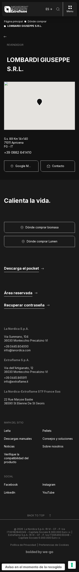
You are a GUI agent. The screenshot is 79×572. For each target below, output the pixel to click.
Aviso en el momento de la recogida (33, 567)
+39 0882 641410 (17, 152)
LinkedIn (9, 492)
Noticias (9, 446)
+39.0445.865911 (15, 377)
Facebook (11, 484)
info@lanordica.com (17, 350)
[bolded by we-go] (39, 552)
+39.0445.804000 (16, 346)
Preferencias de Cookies (54, 545)
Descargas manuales (18, 438)
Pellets (47, 430)
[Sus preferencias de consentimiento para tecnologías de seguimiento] (72, 565)
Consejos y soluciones (58, 438)
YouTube (48, 492)
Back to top (36, 515)
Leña (7, 430)
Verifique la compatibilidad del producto (16, 458)
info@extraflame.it (16, 381)
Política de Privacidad (23, 545)
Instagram (49, 484)
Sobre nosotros (53, 446)
